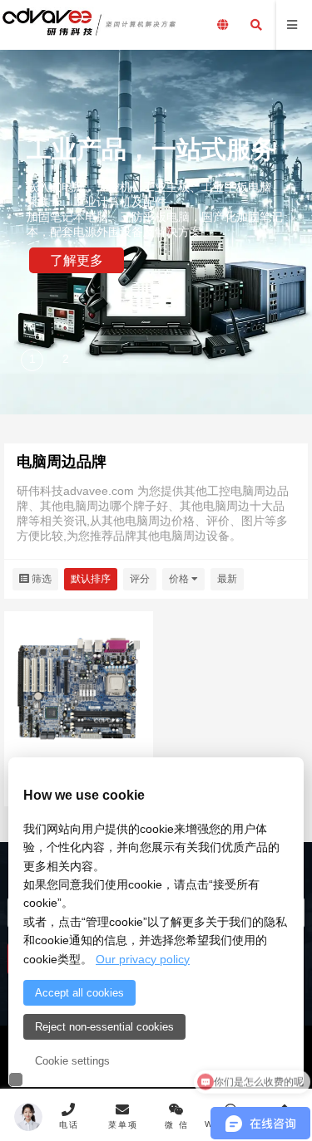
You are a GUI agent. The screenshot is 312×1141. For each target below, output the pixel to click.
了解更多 (76, 260)
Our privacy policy (143, 959)
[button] (33, 361)
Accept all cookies (79, 993)
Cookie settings (72, 1061)
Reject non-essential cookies (104, 1027)
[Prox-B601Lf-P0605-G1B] (78, 687)
